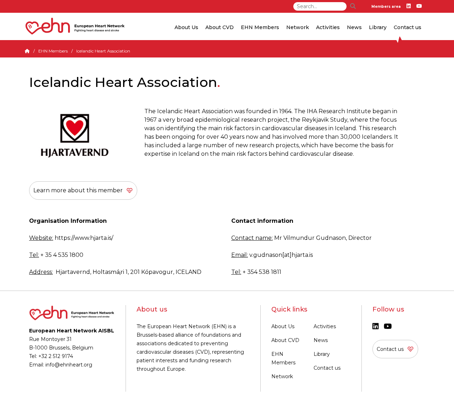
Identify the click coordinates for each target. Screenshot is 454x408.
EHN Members (260, 27)
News (321, 340)
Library (378, 27)
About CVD (285, 340)
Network (282, 376)
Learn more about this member (78, 190)
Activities (325, 326)
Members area (386, 6)
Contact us (407, 27)
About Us (282, 326)
